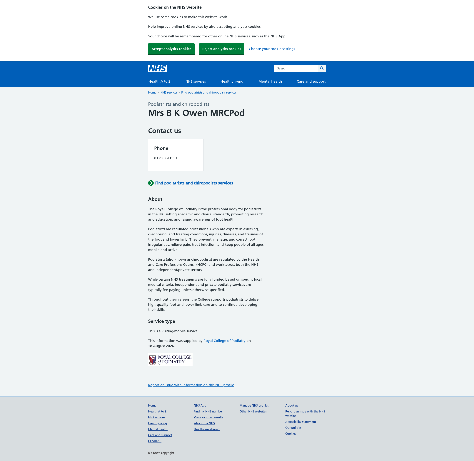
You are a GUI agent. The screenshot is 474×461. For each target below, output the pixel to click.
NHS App (200, 405)
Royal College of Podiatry (224, 341)
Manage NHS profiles (254, 405)
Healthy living (232, 81)
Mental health (270, 81)
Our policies (293, 428)
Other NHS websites (253, 411)
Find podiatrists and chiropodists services (208, 92)
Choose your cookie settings (272, 49)
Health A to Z (159, 81)
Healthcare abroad (207, 429)
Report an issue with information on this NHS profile (191, 385)
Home (152, 92)
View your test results (208, 417)
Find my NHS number (208, 411)
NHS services (196, 81)
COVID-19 (154, 441)
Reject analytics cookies (221, 49)
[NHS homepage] (157, 68)
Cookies (290, 433)
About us (291, 405)
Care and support (311, 81)
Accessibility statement (300, 422)
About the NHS (204, 423)
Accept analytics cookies (171, 49)
